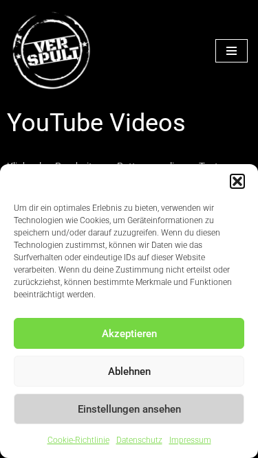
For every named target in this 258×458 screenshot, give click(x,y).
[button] (237, 181)
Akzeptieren (129, 334)
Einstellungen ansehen (129, 409)
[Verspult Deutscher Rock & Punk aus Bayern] (51, 51)
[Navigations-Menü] (231, 50)
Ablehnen (129, 371)
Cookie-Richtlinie (78, 440)
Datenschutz (139, 440)
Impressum (190, 440)
